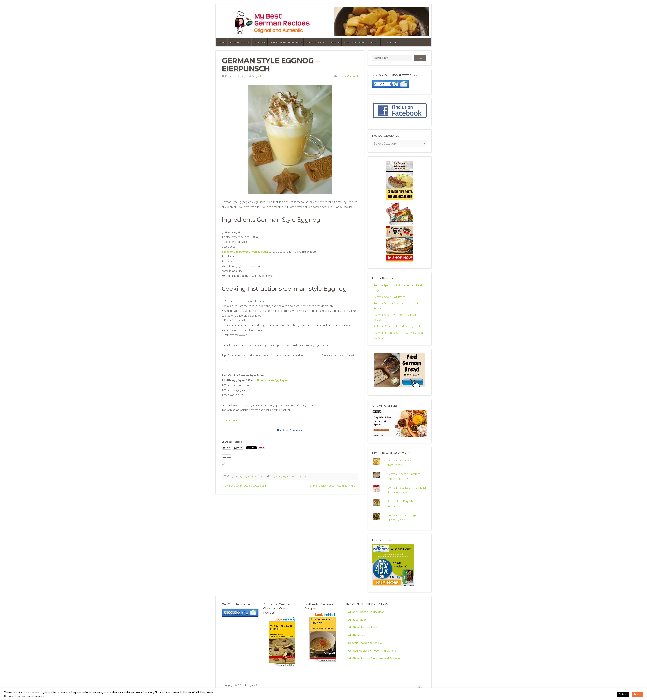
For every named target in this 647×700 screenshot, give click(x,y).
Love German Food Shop (321, 42)
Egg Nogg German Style (251, 476)
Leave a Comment (348, 76)
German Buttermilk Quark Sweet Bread (245, 485)
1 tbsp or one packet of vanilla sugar (245, 251)
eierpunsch (293, 476)
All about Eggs (357, 619)
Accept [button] (637, 694)
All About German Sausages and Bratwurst (375, 658)
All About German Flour (362, 627)
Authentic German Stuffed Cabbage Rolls (397, 326)
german (304, 476)
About (374, 42)
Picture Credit (230, 420)
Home (221, 42)
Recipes (258, 42)
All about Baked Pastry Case (366, 612)
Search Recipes (239, 42)
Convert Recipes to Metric (365, 643)
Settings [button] (623, 694)
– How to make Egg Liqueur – (274, 380)
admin (261, 76)
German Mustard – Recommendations (372, 650)
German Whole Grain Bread (389, 297)
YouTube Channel (355, 42)
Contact (388, 42)
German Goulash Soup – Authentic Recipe (332, 485)
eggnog (282, 476)
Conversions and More (284, 42)
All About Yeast (358, 635)
